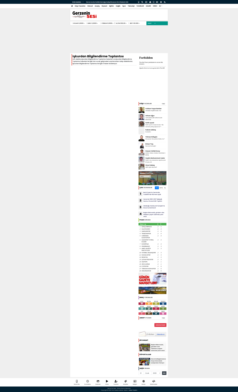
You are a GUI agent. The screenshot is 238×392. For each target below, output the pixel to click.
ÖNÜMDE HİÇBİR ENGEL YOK (153, 111)
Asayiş (97, 6)
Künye (143, 384)
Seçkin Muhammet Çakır (155, 158)
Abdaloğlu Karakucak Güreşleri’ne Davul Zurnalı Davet (152, 207)
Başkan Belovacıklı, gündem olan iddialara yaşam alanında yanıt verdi (151, 214)
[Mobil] (138, 1)
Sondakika (87, 384)
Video (107, 384)
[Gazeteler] (157, 1)
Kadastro (148, 132)
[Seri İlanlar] (153, 1)
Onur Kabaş (150, 165)
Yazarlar (116, 384)
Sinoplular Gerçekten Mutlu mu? (155, 139)
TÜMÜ (163, 104)
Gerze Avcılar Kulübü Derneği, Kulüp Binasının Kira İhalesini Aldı (107, 2)
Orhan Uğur (150, 116)
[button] (160, 6)
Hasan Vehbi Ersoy (152, 151)
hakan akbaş (150, 130)
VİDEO (155, 6)
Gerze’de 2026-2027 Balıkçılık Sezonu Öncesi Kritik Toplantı (151, 200)
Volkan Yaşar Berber (153, 109)
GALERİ (148, 6)
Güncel (90, 6)
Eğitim (111, 6)
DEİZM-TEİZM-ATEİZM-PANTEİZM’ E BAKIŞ (155, 154)
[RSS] (164, 1)
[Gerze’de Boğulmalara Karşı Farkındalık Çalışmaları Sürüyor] (144, 362)
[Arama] (142, 1)
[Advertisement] (119, 39)
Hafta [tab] (161, 188)
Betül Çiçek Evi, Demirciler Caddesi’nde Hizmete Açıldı (150, 194)
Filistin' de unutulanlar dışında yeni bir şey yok (155, 161)
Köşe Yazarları (80, 6)
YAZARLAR (140, 6)
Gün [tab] (157, 188)
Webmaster (153, 384)
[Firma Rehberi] (150, 1)
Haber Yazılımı (133, 390)
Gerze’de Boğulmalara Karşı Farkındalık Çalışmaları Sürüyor (158, 361)
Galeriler (98, 384)
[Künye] (161, 1)
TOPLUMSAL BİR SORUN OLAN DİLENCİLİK (153, 118)
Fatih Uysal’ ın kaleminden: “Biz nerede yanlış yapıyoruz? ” (154, 126)
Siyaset (104, 6)
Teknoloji (131, 6)
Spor (124, 6)
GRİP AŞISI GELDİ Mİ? (151, 167)
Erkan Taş (149, 144)
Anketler (125, 384)
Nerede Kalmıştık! (150, 146)
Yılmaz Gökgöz (151, 137)
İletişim (135, 384)
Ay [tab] (165, 188)
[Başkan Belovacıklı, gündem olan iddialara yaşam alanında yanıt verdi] (144, 347)
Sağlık (118, 6)
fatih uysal (149, 123)
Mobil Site (77, 384)
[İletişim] (146, 1)
